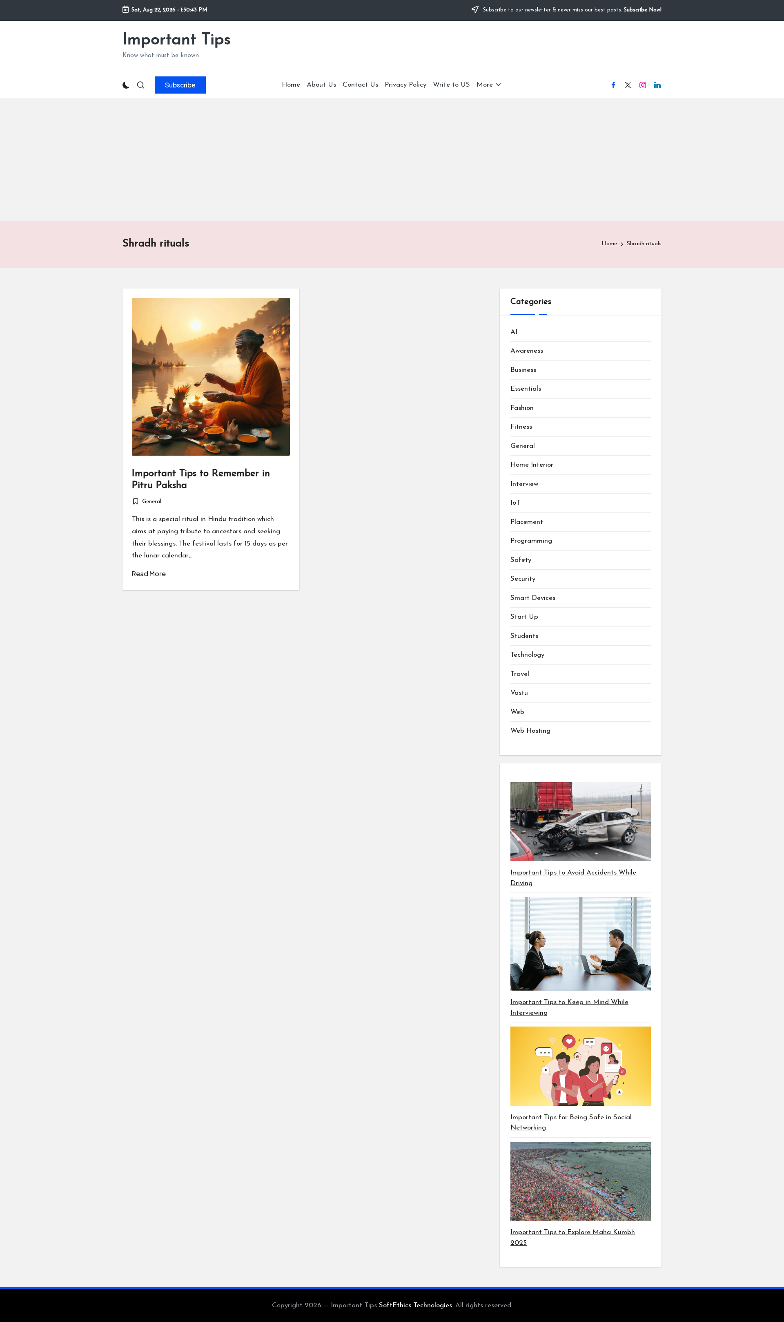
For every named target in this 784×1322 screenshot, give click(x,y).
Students (524, 636)
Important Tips (176, 40)
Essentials (525, 388)
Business (523, 370)
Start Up (524, 616)
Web (517, 712)
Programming (531, 540)
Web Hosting (530, 730)
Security (522, 578)
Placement (526, 522)
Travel (519, 674)
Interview (524, 484)
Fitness (521, 426)
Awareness (526, 350)
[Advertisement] (392, 159)
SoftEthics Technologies (415, 1305)
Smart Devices (532, 598)
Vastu (519, 692)
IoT (515, 502)
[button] (180, 85)
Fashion (522, 408)
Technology (527, 654)
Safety (520, 560)
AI (513, 332)
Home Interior (531, 464)
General (151, 502)
